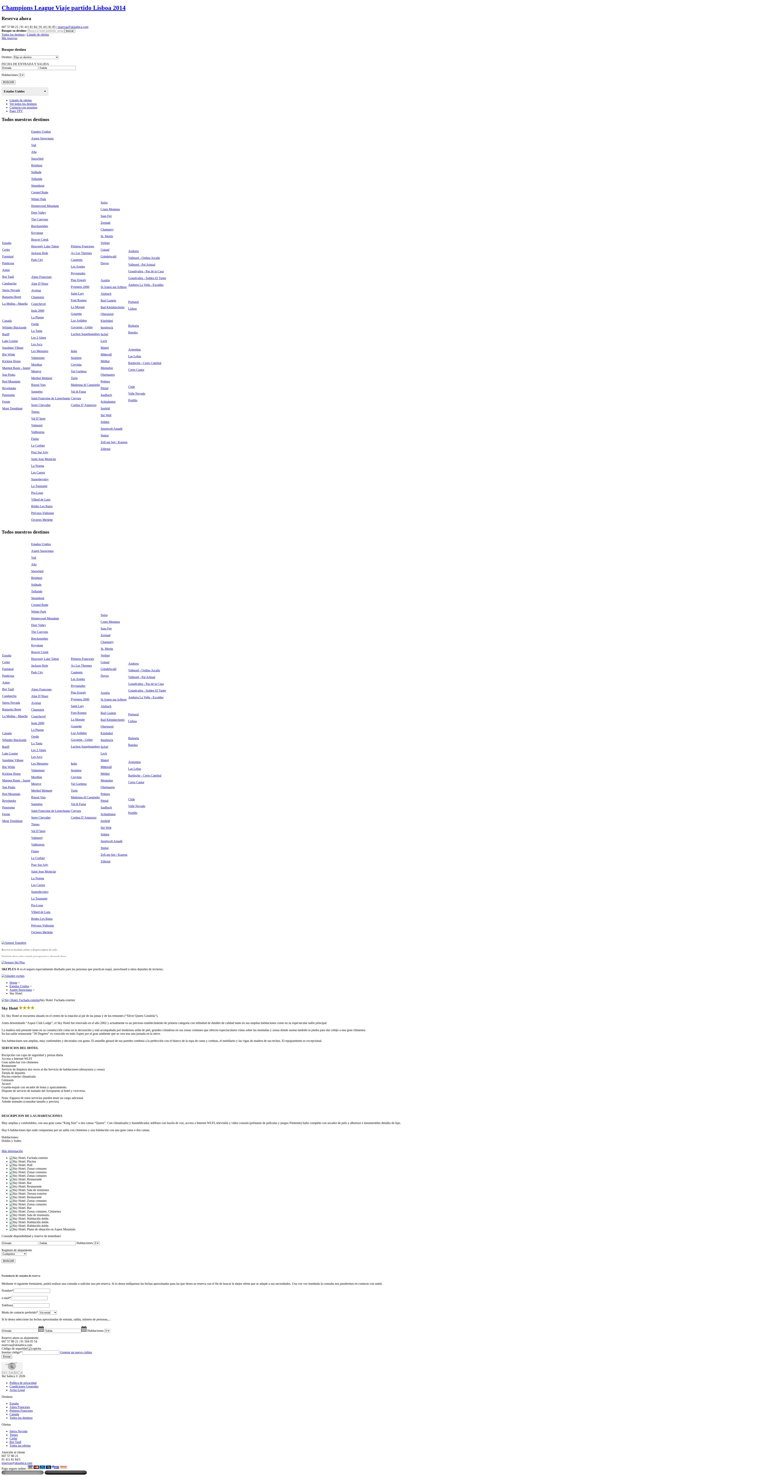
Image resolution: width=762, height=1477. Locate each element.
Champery (107, 229)
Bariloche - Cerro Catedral (144, 363)
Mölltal (105, 361)
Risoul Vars (38, 385)
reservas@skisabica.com (73, 27)
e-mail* (6, 1298)
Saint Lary (77, 293)
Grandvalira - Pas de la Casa (146, 271)
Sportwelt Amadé (111, 428)
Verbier (105, 243)
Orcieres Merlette (42, 519)
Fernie (6, 401)
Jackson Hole (39, 253)
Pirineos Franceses (82, 246)
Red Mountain (11, 381)
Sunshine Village (12, 347)
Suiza (104, 202)
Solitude (36, 172)
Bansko (133, 332)
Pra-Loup (37, 492)
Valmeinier (38, 358)
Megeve (36, 371)
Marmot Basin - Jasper (16, 368)
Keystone (37, 233)
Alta (34, 152)
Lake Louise (10, 341)
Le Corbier (38, 445)
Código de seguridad (15, 1348)
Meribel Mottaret (41, 378)
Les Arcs (36, 344)
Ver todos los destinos (23, 104)
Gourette (76, 313)
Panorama (8, 395)
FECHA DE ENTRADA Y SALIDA (25, 64)
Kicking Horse (11, 361)
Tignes (35, 411)
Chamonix (37, 297)
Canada (7, 320)
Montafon (107, 368)
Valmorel (36, 425)
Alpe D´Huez (39, 283)
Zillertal (105, 449)
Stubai (105, 435)
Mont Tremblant (12, 408)
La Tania (36, 331)
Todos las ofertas (20, 1445)
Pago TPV (16, 111)
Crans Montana (110, 209)
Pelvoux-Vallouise (42, 513)
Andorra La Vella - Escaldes (146, 285)
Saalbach (106, 395)
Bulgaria (133, 325)
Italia (74, 351)
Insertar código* (12, 1352)
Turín (74, 378)
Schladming (108, 401)
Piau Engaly (78, 280)
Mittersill (106, 354)
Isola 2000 (37, 310)
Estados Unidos (14, 91)
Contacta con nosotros (23, 107)
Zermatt (105, 222)
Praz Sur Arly (39, 452)
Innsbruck (107, 327)
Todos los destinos (13, 34)
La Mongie (78, 307)
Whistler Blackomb (14, 327)
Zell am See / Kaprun (114, 442)
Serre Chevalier (41, 405)
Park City (37, 260)
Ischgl (104, 334)
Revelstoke (9, 388)
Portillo (132, 400)
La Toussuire (39, 486)
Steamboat (37, 185)
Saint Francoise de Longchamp (50, 398)
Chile (131, 386)
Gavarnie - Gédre (82, 327)
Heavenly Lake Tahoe (45, 246)
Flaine (35, 438)
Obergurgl (107, 314)
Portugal (133, 302)
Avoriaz (36, 290)
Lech (104, 341)
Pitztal (104, 388)
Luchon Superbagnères (85, 334)
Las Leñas (134, 356)
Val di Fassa (78, 391)
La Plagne (37, 317)
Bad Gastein (108, 300)
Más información (12, 1151)
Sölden (105, 422)
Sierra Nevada (11, 290)
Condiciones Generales (24, 1386)
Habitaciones (10, 75)
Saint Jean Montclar (43, 459)
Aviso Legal (17, 1390)
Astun (6, 270)
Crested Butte (39, 192)
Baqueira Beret (11, 297)
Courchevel (38, 304)
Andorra (133, 251)
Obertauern (108, 374)
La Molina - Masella (15, 303)
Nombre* (7, 1290)
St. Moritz (107, 236)
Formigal (7, 256)
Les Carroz (38, 472)
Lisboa (132, 308)
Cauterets (77, 260)
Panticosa (8, 263)
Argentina (134, 349)
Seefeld (105, 408)
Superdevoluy (40, 479)
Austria (105, 280)
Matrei (105, 347)
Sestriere (76, 358)
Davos (105, 263)
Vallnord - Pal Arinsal (141, 264)
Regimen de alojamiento (17, 1250)
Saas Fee (106, 216)
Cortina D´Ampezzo (83, 405)
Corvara (76, 398)
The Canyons (39, 219)
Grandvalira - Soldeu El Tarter (147, 278)
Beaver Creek (39, 239)
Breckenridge (39, 226)
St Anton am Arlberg (114, 287)
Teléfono (7, 1305)
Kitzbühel (107, 320)
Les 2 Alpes (38, 337)
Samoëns (36, 391)
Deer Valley (38, 212)
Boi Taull (8, 276)
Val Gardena (79, 371)
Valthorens (37, 432)
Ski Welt (106, 415)
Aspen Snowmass (42, 138)
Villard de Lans (40, 499)
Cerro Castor (136, 369)
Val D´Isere (38, 418)
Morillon (36, 364)
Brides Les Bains (42, 506)
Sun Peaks (8, 374)
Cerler (6, 249)
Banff (5, 334)
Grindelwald (108, 256)
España (6, 243)
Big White (8, 354)
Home (13, 982)
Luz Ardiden (79, 320)
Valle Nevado (136, 393)
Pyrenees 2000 (80, 286)
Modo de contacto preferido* (20, 1312)
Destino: (7, 57)
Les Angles (78, 266)
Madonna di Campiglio (85, 385)
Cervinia (76, 364)
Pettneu (105, 381)
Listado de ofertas (38, 34)
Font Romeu (79, 300)
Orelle (35, 324)
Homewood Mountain (45, 206)
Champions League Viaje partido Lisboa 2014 (64, 7)
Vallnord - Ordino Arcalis (144, 258)
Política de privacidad (23, 1383)
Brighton (36, 165)
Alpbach (106, 293)
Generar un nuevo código (76, 1352)
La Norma (37, 465)
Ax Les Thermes (81, 253)
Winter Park (38, 199)
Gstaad (105, 249)
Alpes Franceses (41, 277)
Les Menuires (39, 351)
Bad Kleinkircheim (112, 307)
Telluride (36, 179)
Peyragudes (78, 273)
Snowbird (37, 158)
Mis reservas (9, 38)
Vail (33, 145)
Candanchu (9, 283)
